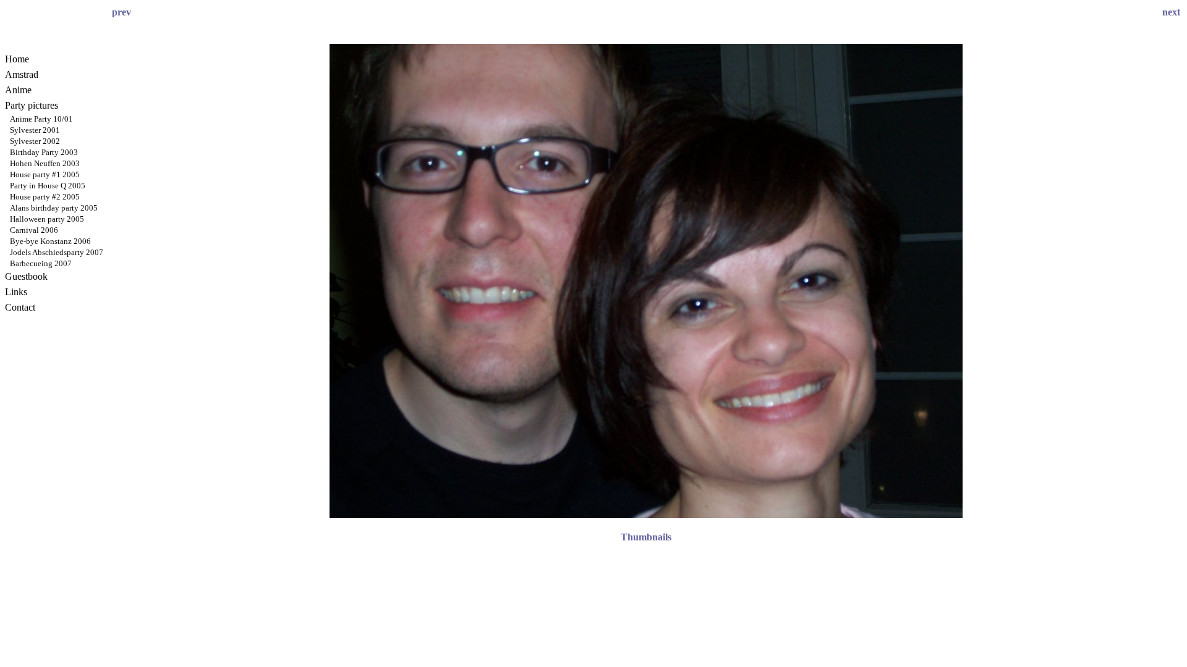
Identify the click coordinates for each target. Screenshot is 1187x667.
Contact (20, 307)
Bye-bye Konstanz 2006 (50, 241)
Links (16, 292)
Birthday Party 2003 (44, 152)
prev (121, 12)
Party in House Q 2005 (47, 185)
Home (17, 59)
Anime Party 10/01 (41, 119)
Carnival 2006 (34, 230)
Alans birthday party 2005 (54, 207)
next (1171, 12)
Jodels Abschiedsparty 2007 (56, 252)
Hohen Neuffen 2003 (45, 163)
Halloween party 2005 (47, 219)
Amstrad (21, 74)
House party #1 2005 (45, 174)
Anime (18, 90)
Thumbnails (646, 537)
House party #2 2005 (45, 196)
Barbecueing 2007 (41, 263)
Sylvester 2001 (35, 130)
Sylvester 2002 (35, 141)
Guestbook (26, 276)
